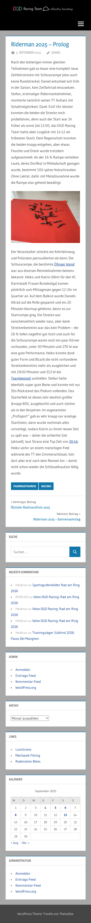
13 (65, 815)
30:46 (73, 441)
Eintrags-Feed (25, 675)
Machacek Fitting (27, 755)
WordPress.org (25, 687)
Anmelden (22, 669)
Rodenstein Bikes (27, 761)
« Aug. (15, 843)
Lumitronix (23, 749)
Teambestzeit (21, 378)
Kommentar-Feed (28, 681)
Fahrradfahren (24, 486)
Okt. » (25, 843)
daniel (56, 52)
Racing (46, 486)
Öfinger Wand (64, 264)
